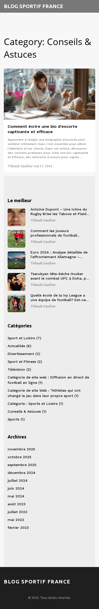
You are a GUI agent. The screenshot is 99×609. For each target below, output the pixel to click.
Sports (16, 419)
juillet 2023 (17, 512)
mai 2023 (16, 520)
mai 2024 (16, 496)
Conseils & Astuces (27, 411)
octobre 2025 (19, 457)
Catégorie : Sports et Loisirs (35, 404)
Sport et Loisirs (24, 338)
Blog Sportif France (33, 6)
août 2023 (17, 504)
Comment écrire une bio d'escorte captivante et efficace (42, 129)
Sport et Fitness (25, 362)
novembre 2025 (21, 449)
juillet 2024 (18, 480)
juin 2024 (16, 488)
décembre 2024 (22, 473)
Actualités (19, 346)
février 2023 (18, 528)
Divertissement (24, 354)
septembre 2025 (22, 465)
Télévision (19, 369)
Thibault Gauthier (20, 166)
